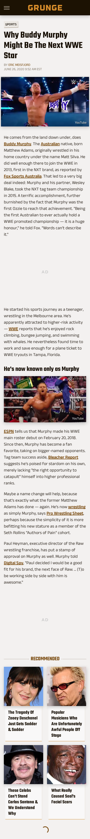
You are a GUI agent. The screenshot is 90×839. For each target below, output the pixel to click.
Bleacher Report (63, 457)
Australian (50, 143)
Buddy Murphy (17, 143)
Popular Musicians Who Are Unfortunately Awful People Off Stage (66, 723)
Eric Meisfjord (19, 65)
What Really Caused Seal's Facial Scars (63, 796)
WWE (13, 328)
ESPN (9, 431)
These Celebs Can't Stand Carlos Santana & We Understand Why (23, 801)
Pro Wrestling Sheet (65, 513)
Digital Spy (13, 562)
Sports (11, 24)
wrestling (76, 506)
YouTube (81, 122)
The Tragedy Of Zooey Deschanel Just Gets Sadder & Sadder (22, 720)
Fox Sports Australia (23, 176)
